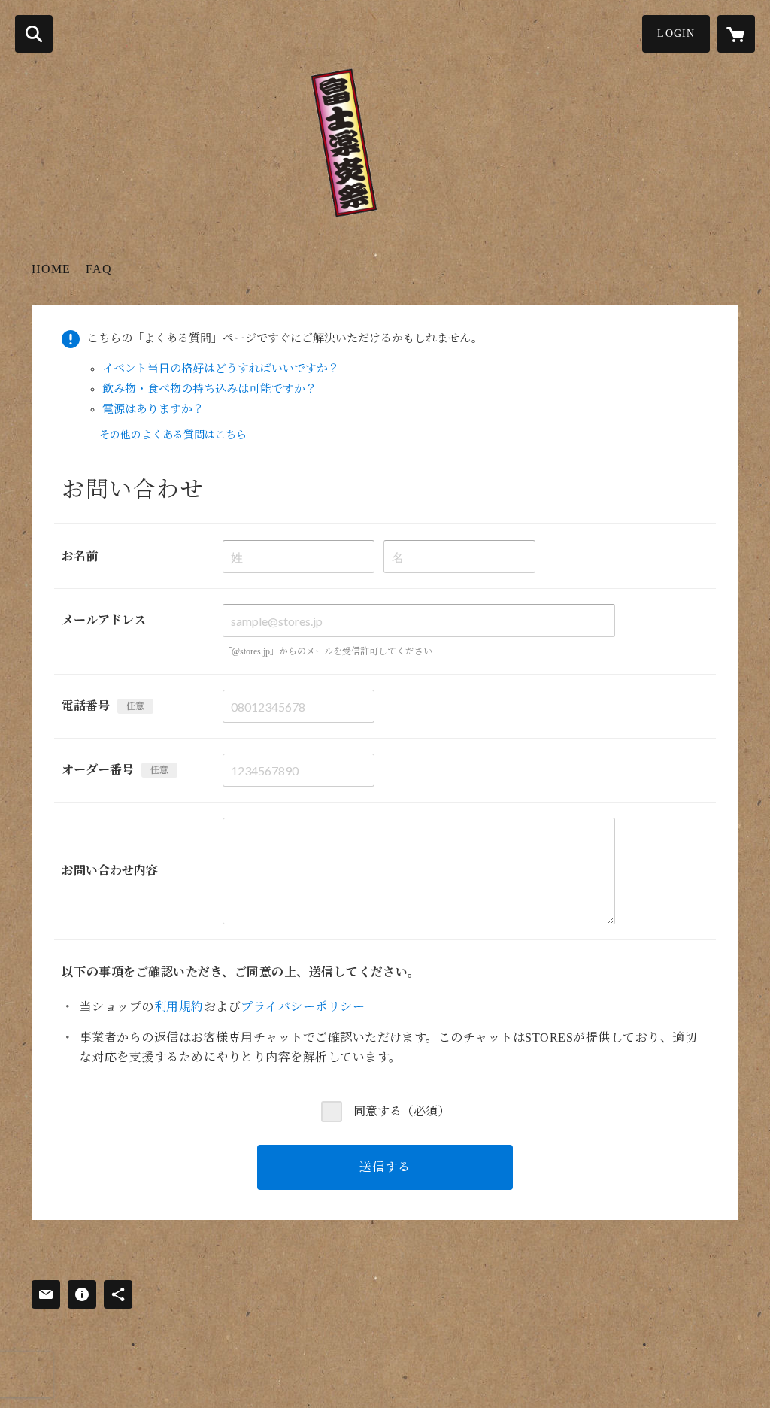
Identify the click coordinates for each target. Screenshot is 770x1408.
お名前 (80, 556)
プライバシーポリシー (303, 1006)
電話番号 (86, 705)
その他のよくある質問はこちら (173, 435)
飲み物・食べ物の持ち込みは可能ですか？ (209, 389)
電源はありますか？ (153, 409)
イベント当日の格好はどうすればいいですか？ (220, 369)
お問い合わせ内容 (110, 870)
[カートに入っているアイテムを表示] (736, 34)
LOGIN (676, 33)
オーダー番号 (98, 769)
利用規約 (179, 1006)
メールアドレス (104, 620)
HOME (51, 268)
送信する (384, 1167)
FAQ (99, 268)
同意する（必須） (401, 1111)
